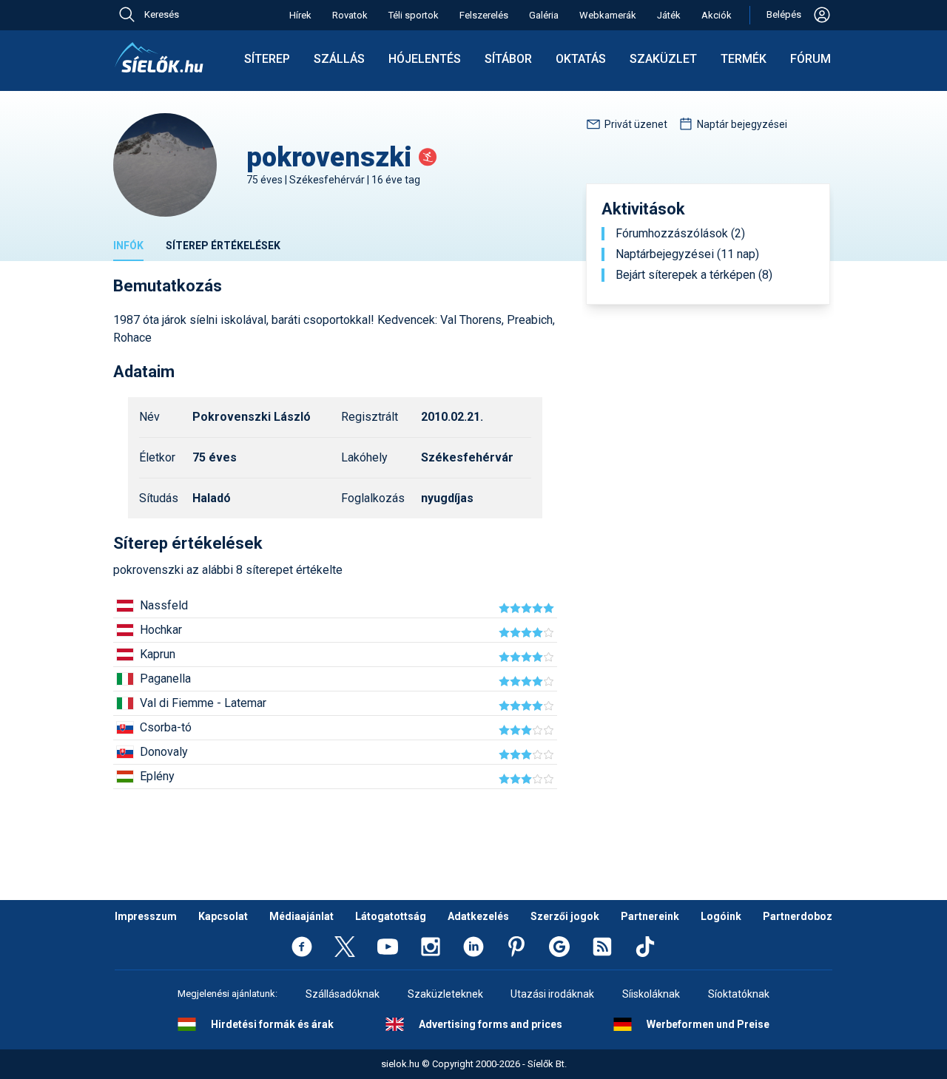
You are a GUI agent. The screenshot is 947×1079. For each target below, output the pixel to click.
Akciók (716, 15)
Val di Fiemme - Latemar (203, 703)
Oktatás (581, 59)
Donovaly (164, 752)
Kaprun (157, 654)
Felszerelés (483, 15)
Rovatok (350, 15)
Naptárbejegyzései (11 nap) (687, 254)
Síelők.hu (159, 57)
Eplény (157, 776)
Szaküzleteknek (445, 994)
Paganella (165, 679)
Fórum (810, 59)
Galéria (544, 15)
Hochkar (161, 630)
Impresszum (146, 916)
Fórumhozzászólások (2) (680, 233)
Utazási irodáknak (552, 994)
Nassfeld (164, 605)
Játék (669, 15)
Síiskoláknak (651, 994)
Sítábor (508, 59)
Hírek (300, 15)
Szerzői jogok (564, 916)
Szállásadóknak (343, 994)
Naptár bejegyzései (742, 124)
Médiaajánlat (301, 916)
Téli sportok (413, 15)
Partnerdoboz (797, 916)
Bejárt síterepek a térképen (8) (694, 275)
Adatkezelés (478, 916)
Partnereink (650, 916)
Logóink (721, 916)
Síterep (267, 59)
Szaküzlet (663, 59)
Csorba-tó (166, 727)
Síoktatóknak (738, 994)
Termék (743, 59)
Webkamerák (607, 15)
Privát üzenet (635, 124)
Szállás (339, 59)
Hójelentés (424, 59)
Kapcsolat (223, 916)
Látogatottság (390, 916)
